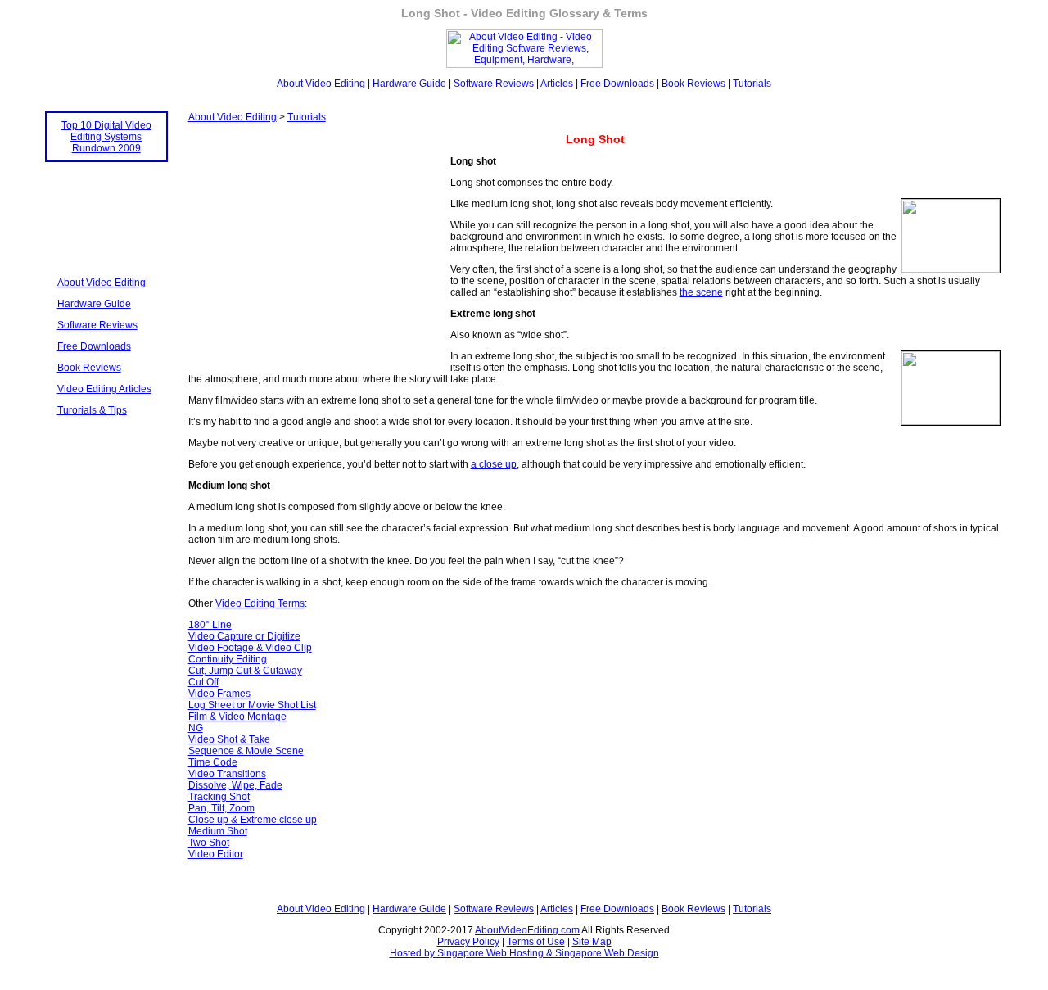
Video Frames (219, 693)
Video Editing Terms (260, 603)
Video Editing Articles (104, 389)
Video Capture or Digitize (244, 636)
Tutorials (752, 83)
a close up (494, 464)
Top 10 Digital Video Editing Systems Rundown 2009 (106, 137)
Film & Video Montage (237, 716)
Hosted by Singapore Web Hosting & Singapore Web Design (524, 953)
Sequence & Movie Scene (246, 751)
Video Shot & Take (229, 739)
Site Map (592, 941)
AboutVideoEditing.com (527, 930)
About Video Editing (321, 83)
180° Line (210, 625)
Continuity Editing (227, 659)
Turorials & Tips (92, 410)
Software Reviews (494, 83)
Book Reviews (693, 83)
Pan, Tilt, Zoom (221, 808)
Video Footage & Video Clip (250, 647)
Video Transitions (227, 774)
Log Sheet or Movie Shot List (252, 705)
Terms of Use (536, 941)
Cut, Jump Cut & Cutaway (245, 670)
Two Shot (208, 842)
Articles (556, 83)
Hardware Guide (409, 83)
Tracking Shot (219, 796)
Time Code (212, 762)
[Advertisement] (106, 209)
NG (195, 728)
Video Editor (215, 854)
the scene (701, 292)
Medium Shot (217, 831)
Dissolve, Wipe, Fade (235, 785)
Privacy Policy (468, 941)
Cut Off (203, 682)
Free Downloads (617, 83)
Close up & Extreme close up (252, 819)
